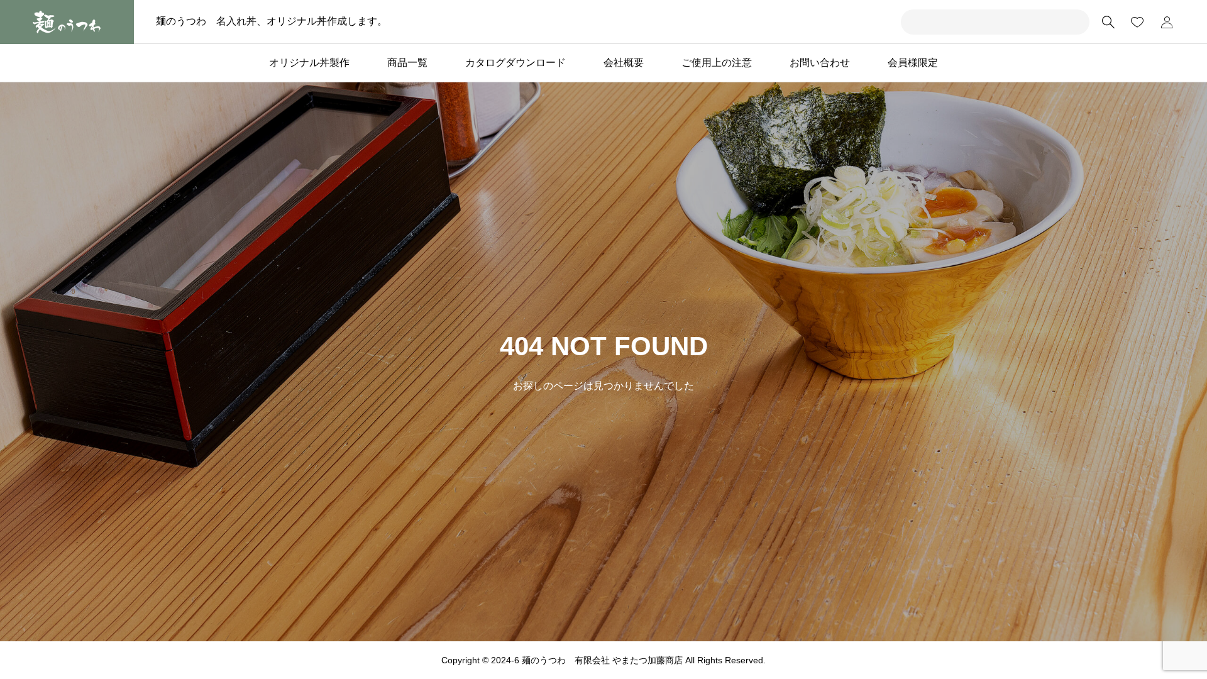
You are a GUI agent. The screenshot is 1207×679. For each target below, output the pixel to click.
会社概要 (624, 62)
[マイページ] (1167, 22)
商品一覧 (407, 62)
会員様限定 (913, 62)
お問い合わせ (820, 62)
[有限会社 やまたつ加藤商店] (66, 22)
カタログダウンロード (515, 62)
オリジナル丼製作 (309, 62)
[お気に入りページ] (1137, 22)
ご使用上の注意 (716, 62)
